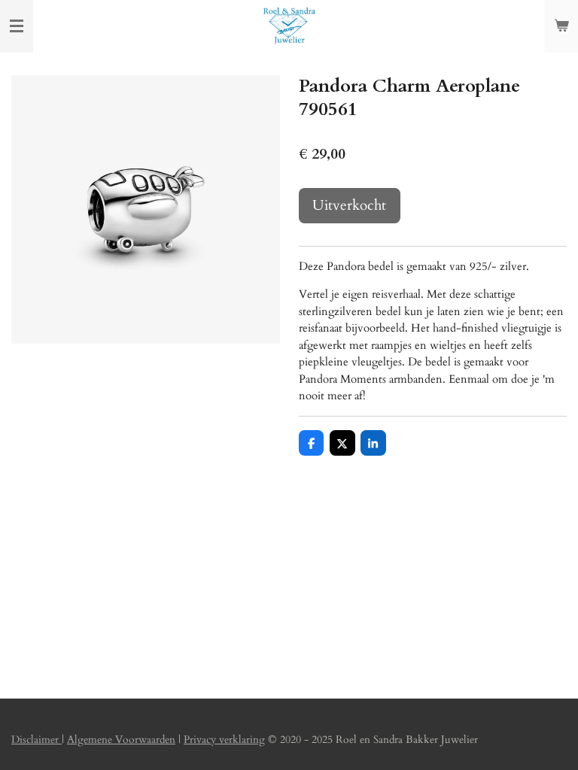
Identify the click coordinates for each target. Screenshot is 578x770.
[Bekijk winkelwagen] (561, 26)
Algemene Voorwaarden (121, 739)
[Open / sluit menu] (16, 26)
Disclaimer (36, 739)
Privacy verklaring (224, 739)
